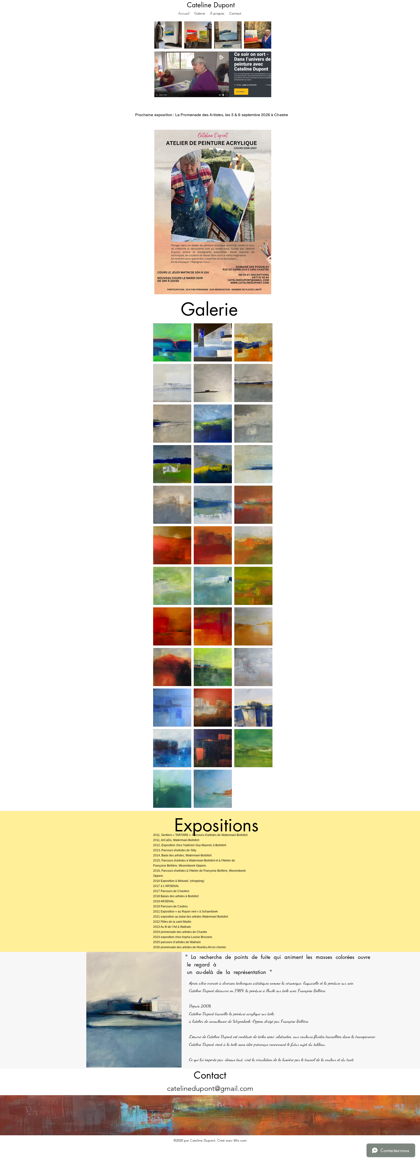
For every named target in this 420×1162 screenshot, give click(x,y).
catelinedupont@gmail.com (210, 1088)
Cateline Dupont (211, 4)
